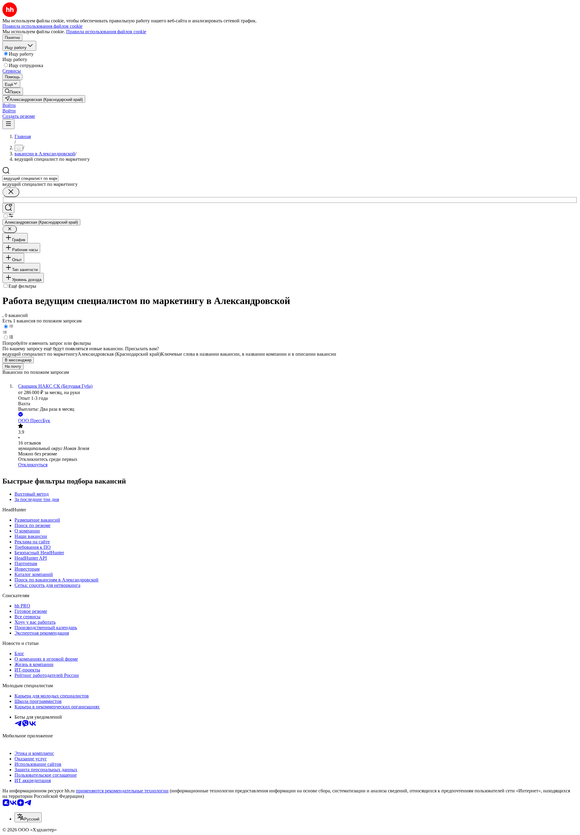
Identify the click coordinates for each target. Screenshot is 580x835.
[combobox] (30, 178)
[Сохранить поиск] (8, 208)
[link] (12, 91)
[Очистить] (10, 192)
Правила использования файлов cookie (106, 31)
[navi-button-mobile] (8, 124)
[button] (9, 105)
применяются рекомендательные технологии (122, 790)
